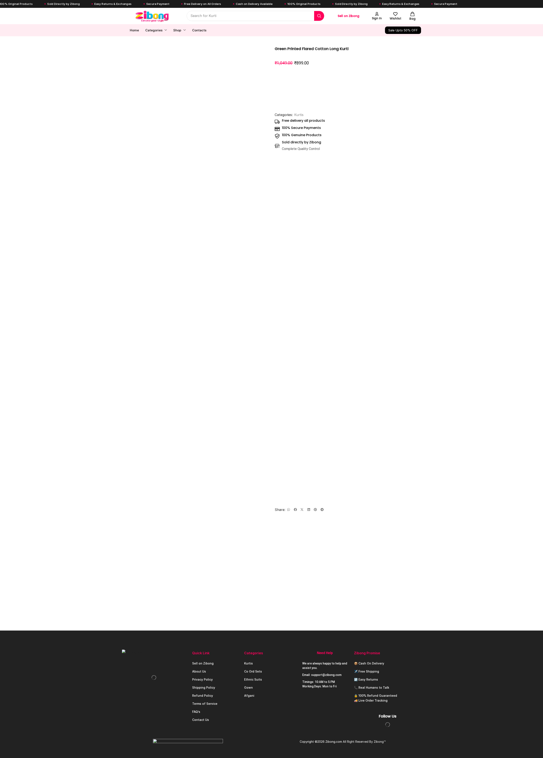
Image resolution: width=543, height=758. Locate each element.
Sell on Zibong (348, 16)
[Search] (319, 16)
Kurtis (299, 115)
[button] (376, 16)
